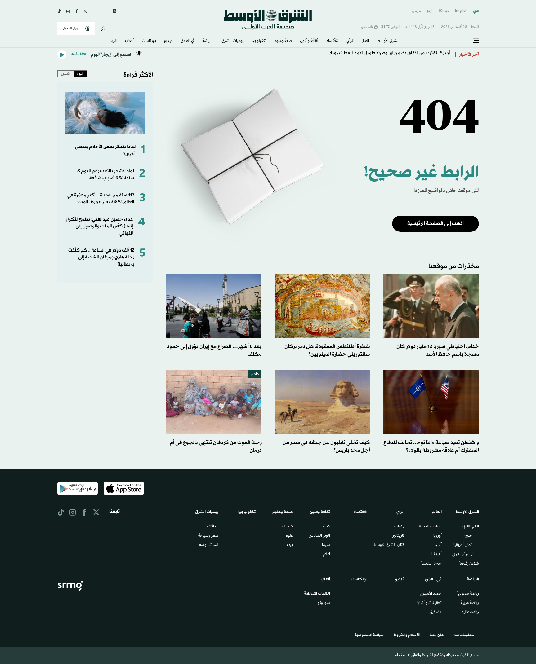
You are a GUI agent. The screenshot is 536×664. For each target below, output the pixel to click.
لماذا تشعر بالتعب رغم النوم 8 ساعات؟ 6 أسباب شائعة (105, 174)
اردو (429, 11)
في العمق (187, 41)
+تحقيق (435, 612)
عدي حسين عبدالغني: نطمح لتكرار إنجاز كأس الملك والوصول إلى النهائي (99, 226)
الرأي (350, 41)
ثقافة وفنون (309, 41)
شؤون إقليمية (469, 564)
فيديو (168, 41)
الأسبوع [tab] (65, 74)
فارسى (416, 11)
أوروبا (437, 536)
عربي (476, 11)
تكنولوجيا (259, 41)
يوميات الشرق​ (232, 41)
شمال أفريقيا (463, 545)
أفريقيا (436, 554)
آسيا (438, 545)
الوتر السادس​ (319, 536)
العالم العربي (470, 527)
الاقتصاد (332, 41)
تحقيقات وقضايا (429, 603)
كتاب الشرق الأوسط (388, 545)
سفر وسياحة (208, 536)
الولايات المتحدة (430, 527)
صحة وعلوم (283, 41)
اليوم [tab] (80, 74)
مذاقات (212, 527)
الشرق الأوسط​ (388, 41)
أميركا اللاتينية (431, 564)
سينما (326, 545)
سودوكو (324, 603)
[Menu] (476, 40)
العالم (365, 41)
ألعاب (129, 41)
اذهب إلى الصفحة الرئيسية (435, 223)
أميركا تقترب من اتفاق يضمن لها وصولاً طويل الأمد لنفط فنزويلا (389, 54)
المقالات (399, 527)
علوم (289, 536)
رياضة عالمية (470, 612)
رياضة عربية (470, 603)
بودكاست (149, 41)
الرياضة (208, 41)
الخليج (468, 536)
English (461, 11)
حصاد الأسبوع (431, 594)
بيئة (290, 545)
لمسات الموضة (208, 545)
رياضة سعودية (468, 594)
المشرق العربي (462, 554)
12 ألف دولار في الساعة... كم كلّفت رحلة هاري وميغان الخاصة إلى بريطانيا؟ (101, 257)
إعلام (326, 554)
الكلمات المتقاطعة (317, 594)
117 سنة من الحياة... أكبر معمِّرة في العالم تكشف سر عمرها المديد (100, 198)
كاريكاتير (398, 536)
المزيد (113, 41)
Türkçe (443, 11)
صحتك (287, 527)
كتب (326, 527)
